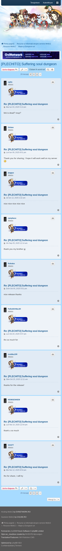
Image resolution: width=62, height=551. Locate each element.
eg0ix (10, 82)
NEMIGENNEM (14, 400)
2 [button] (36, 74)
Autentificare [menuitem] (48, 3)
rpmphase (12, 218)
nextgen (39, 534)
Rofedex (11, 264)
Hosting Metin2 (7, 512)
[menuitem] (7, 545)
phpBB (13, 531)
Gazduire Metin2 (7, 517)
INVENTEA (29, 534)
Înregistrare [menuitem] (35, 3)
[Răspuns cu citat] (53, 82)
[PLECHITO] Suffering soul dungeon (29, 64)
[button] (30, 74)
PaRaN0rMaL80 (14, 309)
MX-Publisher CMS (26, 537)
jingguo (11, 173)
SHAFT (11, 445)
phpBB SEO (17, 543)
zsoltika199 (12, 354)
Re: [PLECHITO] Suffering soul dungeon (26, 104)
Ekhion (11, 127)
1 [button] (33, 74)
